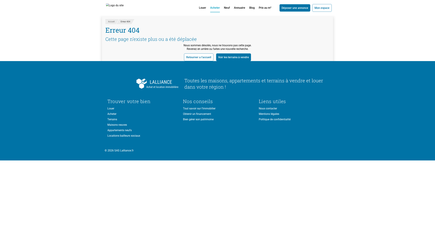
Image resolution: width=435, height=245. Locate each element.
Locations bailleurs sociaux (123, 135)
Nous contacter (268, 108)
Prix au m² (265, 7)
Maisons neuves (117, 124)
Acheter (215, 7)
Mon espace (322, 8)
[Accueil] (118, 7)
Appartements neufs (119, 130)
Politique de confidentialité (275, 119)
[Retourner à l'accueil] (143, 84)
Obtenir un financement (197, 114)
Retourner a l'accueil (198, 57)
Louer (202, 7)
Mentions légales (269, 114)
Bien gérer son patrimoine (198, 119)
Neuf (227, 7)
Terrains (112, 119)
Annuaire (239, 7)
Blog (252, 7)
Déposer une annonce (295, 8)
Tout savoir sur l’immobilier (199, 108)
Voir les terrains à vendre (233, 57)
